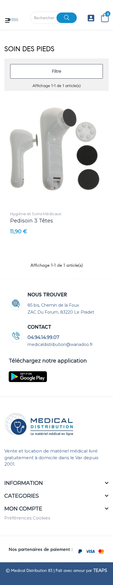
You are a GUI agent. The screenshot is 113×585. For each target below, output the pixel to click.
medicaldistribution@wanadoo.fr (60, 344)
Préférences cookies (27, 518)
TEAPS (100, 570)
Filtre (56, 71)
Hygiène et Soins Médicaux (35, 213)
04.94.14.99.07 (43, 337)
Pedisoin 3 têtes (31, 221)
